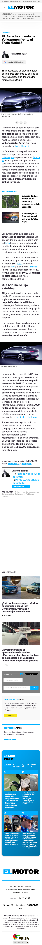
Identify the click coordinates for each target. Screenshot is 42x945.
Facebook (12, 463)
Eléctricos (6, 32)
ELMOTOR (7, 764)
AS (28, 764)
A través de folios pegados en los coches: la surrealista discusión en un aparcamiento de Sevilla (29, 798)
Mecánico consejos (29, 1)
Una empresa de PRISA (21, 936)
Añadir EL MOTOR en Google (15, 62)
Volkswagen (8, 157)
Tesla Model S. (22, 146)
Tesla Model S (19, 494)
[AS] (12, 905)
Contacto (25, 892)
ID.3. (7, 243)
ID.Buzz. (33, 266)
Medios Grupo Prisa (21, 942)
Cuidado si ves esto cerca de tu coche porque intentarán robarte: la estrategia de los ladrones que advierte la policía (12, 838)
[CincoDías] (20, 905)
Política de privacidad (24, 886)
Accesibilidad (17, 892)
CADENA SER (33, 765)
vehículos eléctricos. (27, 417)
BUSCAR (10, 739)
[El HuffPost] (32, 905)
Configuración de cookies (14, 889)
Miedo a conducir (15, 1)
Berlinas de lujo (20, 492)
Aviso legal (13, 886)
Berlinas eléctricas (32, 492)
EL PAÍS (23, 765)
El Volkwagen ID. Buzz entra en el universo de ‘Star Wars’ (30, 217)
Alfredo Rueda (20, 53)
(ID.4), (20, 263)
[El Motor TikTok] (26, 898)
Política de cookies (29, 889)
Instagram (27, 463)
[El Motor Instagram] (23, 898)
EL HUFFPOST (16, 765)
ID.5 (13, 266)
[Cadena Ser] (20, 908)
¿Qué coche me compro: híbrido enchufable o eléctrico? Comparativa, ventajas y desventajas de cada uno (20, 607)
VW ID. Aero (30, 494)
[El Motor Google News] (29, 898)
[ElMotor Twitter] (20, 898)
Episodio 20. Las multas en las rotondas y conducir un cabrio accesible (31, 201)
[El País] (6, 905)
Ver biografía (18, 486)
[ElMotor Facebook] (17, 898)
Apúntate (11, 716)
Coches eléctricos (8, 494)
